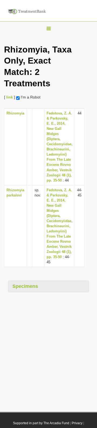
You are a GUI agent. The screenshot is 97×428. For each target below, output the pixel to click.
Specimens (25, 286)
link (9, 97)
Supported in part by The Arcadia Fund (41, 423)
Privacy (77, 423)
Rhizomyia (15, 113)
